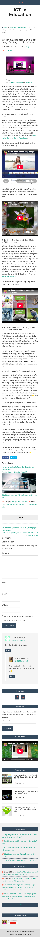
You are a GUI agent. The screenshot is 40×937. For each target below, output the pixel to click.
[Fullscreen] (35, 759)
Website (5, 605)
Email (4, 594)
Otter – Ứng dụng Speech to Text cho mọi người (20, 860)
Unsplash (29, 82)
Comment (5, 553)
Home (6, 27)
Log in (29, 934)
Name (4, 583)
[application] (20, 751)
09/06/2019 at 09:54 (22, 661)
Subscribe (7, 728)
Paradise (23, 932)
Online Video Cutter (20, 138)
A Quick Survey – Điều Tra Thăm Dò (14, 472)
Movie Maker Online (9, 276)
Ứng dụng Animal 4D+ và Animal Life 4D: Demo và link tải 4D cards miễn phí (25, 777)
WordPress (22, 934)
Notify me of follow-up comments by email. (18, 616)
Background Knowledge (18, 27)
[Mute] (32, 759)
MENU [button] (21, 2)
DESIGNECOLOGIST (15, 82)
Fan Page (20, 905)
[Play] (5, 759)
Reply (8, 650)
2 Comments (9, 50)
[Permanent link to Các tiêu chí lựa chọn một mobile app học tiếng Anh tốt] (19, 492)
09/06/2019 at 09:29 (18, 640)
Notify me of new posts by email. (15, 620)
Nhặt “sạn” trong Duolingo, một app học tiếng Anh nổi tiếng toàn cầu (25, 809)
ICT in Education (20, 12)
